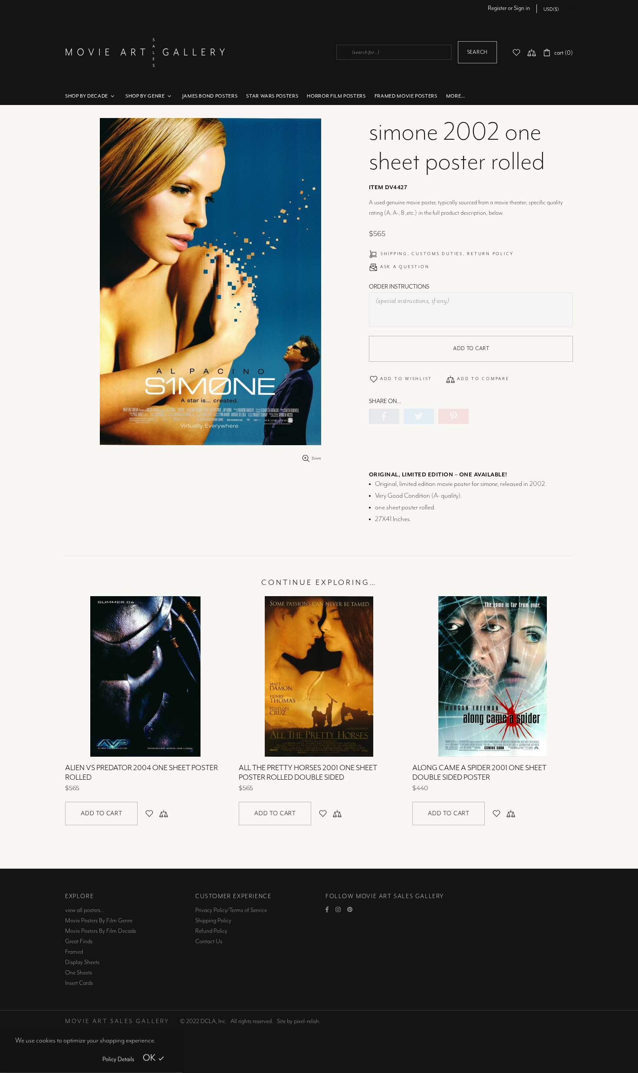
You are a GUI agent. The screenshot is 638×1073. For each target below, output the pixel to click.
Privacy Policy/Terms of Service (231, 910)
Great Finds (78, 941)
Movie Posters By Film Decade (100, 931)
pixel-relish (306, 1021)
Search (477, 52)
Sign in (522, 8)
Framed (74, 951)
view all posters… (85, 910)
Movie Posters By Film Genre (98, 920)
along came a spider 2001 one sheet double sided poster (479, 773)
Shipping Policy (213, 920)
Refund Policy (211, 931)
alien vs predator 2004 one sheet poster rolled (141, 773)
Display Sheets (82, 962)
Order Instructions (399, 286)
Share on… (385, 401)
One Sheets (78, 972)
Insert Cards (79, 983)
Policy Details (118, 1059)
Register (497, 8)
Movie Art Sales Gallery (145, 52)
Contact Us (208, 941)
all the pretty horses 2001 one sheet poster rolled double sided (308, 773)
